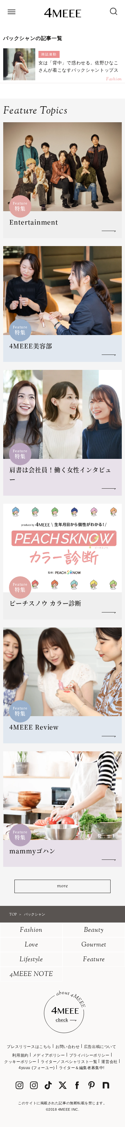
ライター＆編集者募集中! (81, 1068)
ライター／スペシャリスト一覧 (69, 1061)
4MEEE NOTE (31, 974)
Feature (94, 959)
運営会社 (109, 1061)
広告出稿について (100, 1046)
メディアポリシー (49, 1055)
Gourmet (93, 945)
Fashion (31, 930)
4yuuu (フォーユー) (37, 1068)
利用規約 (20, 1055)
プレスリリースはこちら (29, 1046)
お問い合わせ (67, 1046)
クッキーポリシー (20, 1061)
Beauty (94, 930)
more (62, 886)
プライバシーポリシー (89, 1055)
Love (31, 945)
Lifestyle (31, 959)
